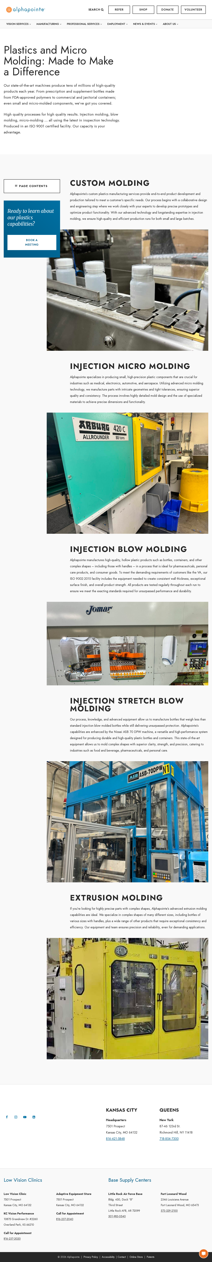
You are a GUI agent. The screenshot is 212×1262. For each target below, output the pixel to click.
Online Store (136, 1257)
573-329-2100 (169, 1211)
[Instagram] (16, 1117)
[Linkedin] (34, 1117)
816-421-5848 (115, 1138)
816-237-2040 (64, 1219)
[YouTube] (25, 1117)
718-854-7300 (169, 1138)
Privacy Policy (90, 1257)
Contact (122, 1257)
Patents (150, 1257)
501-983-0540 (117, 1216)
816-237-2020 (12, 1239)
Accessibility (108, 1257)
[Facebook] (7, 1117)
